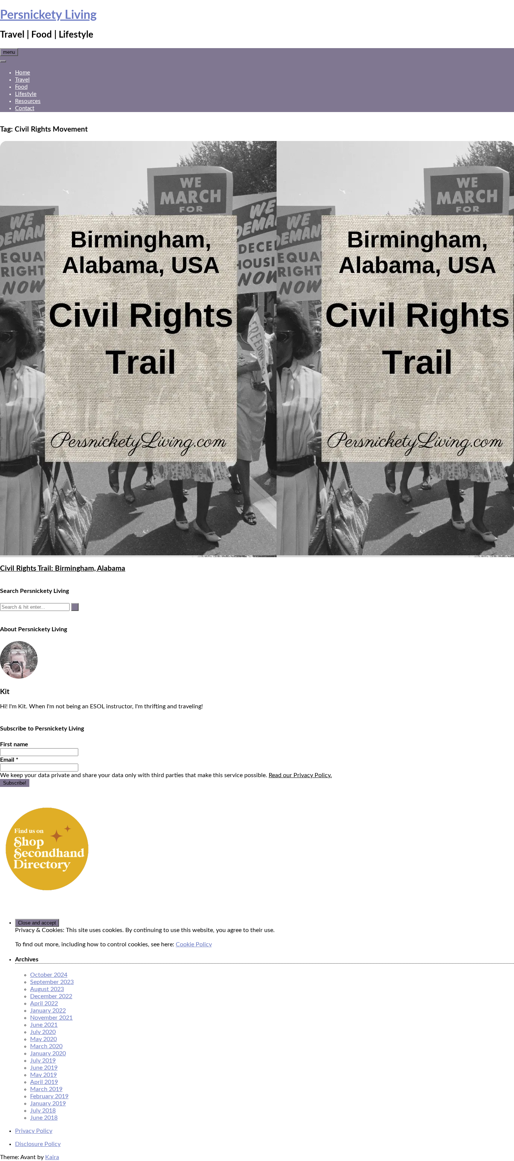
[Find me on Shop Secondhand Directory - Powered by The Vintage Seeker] (47, 894)
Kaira (52, 1157)
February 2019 (49, 1096)
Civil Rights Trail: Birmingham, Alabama (62, 568)
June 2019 (44, 1068)
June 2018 (44, 1118)
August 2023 (47, 989)
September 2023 (52, 982)
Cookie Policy (194, 944)
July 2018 (43, 1111)
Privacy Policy (33, 1131)
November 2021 (51, 1018)
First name (14, 744)
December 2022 (51, 996)
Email (9, 760)
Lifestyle (25, 94)
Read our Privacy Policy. (300, 775)
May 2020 (43, 1039)
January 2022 (48, 1011)
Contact (24, 108)
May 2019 (43, 1075)
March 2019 (46, 1089)
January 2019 (48, 1103)
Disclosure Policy (38, 1144)
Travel (22, 80)
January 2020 (48, 1053)
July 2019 (43, 1061)
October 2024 (48, 975)
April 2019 (44, 1082)
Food (21, 87)
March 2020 (46, 1046)
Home (22, 73)
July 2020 (43, 1032)
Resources (28, 101)
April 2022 (44, 1003)
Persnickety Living (48, 15)
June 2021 (44, 1025)
